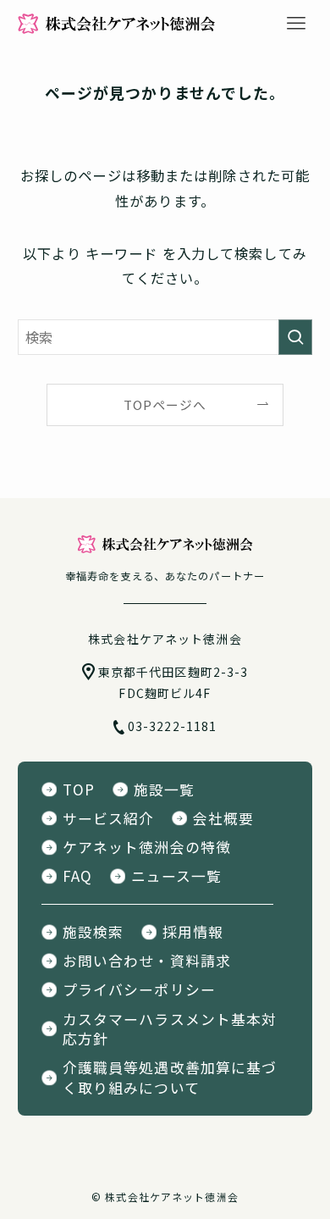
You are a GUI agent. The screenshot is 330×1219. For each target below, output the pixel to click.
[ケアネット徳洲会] (116, 23)
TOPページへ (165, 404)
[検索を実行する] (295, 337)
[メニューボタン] (296, 23)
